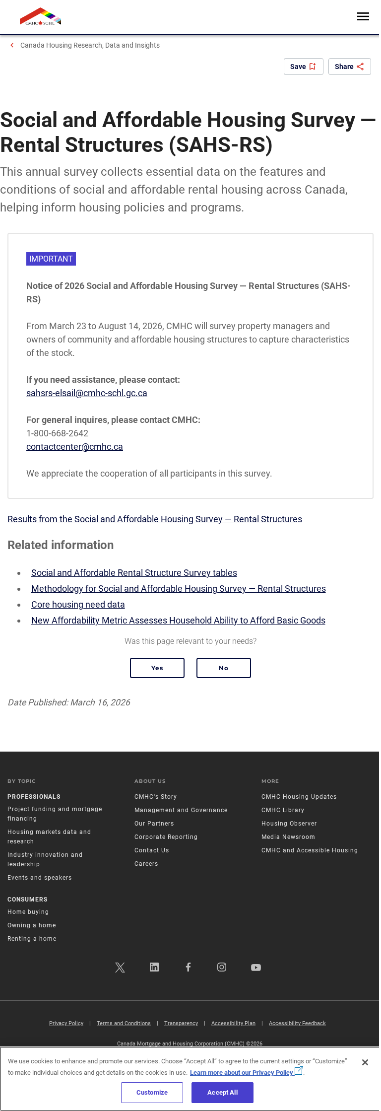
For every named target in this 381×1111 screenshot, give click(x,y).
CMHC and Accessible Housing (309, 850)
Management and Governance (181, 810)
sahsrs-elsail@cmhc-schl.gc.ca (86, 393)
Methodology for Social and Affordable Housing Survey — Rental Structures (178, 588)
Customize (152, 1092)
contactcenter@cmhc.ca (74, 446)
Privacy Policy (66, 1023)
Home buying (28, 911)
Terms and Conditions (124, 1023)
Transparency (181, 1023)
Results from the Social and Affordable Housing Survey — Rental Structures (154, 519)
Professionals (34, 796)
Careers (146, 863)
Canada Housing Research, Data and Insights (90, 45)
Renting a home (32, 938)
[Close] (365, 1062)
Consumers (27, 899)
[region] (190, 1078)
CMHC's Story (155, 796)
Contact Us (151, 850)
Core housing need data (78, 604)
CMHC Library (283, 810)
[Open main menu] (363, 17)
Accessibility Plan (233, 1023)
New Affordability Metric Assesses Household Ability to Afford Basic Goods (178, 620)
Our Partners (154, 823)
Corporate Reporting (166, 836)
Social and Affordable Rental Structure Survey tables (134, 572)
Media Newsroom (288, 836)
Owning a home (31, 925)
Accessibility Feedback (297, 1023)
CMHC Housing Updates (299, 796)
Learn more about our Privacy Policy (242, 1072)
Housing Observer (289, 823)
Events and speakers (39, 877)
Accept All (222, 1092)
